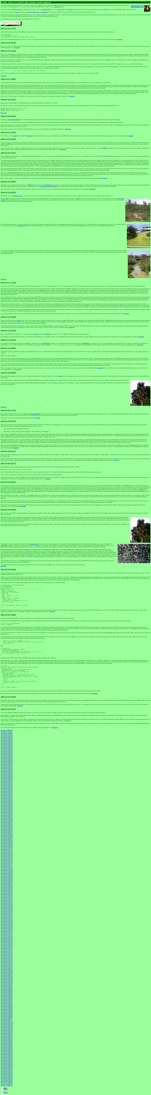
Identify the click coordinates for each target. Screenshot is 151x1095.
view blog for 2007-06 (7, 1027)
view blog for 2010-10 (7, 971)
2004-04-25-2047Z (8, 100)
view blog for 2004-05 (7, 1080)
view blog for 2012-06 (7, 942)
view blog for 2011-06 (7, 959)
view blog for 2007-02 (7, 1033)
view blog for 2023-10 (7, 753)
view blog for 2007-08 (7, 1024)
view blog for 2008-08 (7, 1007)
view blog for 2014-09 (7, 904)
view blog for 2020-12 (7, 798)
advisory (29, 136)
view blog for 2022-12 (7, 765)
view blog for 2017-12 (7, 849)
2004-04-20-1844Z (8, 139)
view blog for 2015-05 (7, 893)
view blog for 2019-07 (7, 822)
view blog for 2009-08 (7, 990)
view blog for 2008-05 (7, 1012)
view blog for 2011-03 (7, 964)
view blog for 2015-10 (7, 886)
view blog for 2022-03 (7, 778)
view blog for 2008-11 (7, 1003)
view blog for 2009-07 (7, 992)
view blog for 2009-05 (7, 995)
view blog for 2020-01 (7, 813)
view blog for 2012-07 (7, 941)
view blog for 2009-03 (7, 997)
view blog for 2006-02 (7, 1050)
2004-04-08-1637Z (8, 421)
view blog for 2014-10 (7, 903)
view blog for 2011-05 (7, 961)
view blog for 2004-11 (7, 1071)
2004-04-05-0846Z (8, 570)
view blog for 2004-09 (7, 1074)
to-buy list (69, 9)
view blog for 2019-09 (7, 819)
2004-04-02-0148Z (8, 697)
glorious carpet (34, 544)
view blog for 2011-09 (7, 955)
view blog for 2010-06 (7, 976)
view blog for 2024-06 (7, 745)
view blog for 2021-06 (7, 789)
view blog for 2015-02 (7, 897)
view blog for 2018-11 (7, 833)
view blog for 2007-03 (7, 1031)
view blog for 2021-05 (7, 791)
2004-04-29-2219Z (8, 43)
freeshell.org (86, 343)
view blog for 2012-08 (7, 939)
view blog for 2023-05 (7, 760)
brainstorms (100, 368)
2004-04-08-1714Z (8, 410)
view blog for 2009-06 (7, 993)
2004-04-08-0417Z (8, 451)
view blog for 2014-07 (7, 907)
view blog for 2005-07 (7, 1060)
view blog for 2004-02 (7, 1082)
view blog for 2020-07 (7, 805)
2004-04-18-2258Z (8, 192)
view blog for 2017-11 (7, 850)
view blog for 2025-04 (7, 737)
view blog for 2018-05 (7, 842)
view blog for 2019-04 (7, 826)
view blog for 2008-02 (7, 1016)
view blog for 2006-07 (7, 1043)
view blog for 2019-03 (7, 828)
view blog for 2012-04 (7, 945)
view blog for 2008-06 (7, 1010)
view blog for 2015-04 (7, 894)
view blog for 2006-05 (7, 1046)
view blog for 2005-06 (7, 1061)
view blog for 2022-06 (7, 774)
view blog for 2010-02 (7, 982)
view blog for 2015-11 (7, 884)
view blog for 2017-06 (7, 857)
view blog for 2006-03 (7, 1048)
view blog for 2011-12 (7, 951)
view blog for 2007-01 (7, 1034)
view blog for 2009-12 (7, 985)
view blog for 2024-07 (7, 744)
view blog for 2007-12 (7, 1019)
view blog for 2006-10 (7, 1039)
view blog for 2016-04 (7, 877)
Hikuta (104, 148)
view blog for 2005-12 (7, 1053)
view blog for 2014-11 (7, 901)
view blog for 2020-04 (7, 809)
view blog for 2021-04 (7, 792)
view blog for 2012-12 (7, 934)
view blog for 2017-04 (7, 860)
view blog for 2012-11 (7, 935)
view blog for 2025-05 (7, 736)
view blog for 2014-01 (7, 915)
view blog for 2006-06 (7, 1044)
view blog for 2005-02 (7, 1067)
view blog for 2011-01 (7, 966)
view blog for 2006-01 (7, 1051)
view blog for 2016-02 (7, 880)
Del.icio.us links (17, 9)
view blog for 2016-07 (7, 873)
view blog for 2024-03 (7, 750)
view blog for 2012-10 (7, 937)
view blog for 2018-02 (7, 846)
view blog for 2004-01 (7, 1084)
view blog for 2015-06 (7, 891)
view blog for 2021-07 (7, 788)
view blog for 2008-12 (7, 1002)
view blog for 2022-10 (7, 768)
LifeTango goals (45, 9)
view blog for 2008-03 (7, 1014)
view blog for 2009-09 (7, 989)
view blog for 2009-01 (7, 1000)
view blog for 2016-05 (7, 876)
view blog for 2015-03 (7, 896)
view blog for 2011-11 (7, 952)
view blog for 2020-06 (7, 806)
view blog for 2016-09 (7, 870)
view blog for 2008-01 (7, 1017)
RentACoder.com (18, 196)
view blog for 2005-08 (7, 1058)
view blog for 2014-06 (7, 908)
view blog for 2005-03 (7, 1065)
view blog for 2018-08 (7, 837)
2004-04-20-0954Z (8, 182)
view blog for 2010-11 (7, 969)
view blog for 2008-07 (7, 1009)
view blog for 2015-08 (7, 888)
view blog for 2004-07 (7, 1077)
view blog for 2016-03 (7, 879)
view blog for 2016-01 (7, 881)
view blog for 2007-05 (7, 1029)
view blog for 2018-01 (7, 847)
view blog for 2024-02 (7, 751)
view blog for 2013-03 (7, 930)
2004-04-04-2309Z (8, 615)
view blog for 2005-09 (7, 1057)
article (35, 334)
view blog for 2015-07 (7, 890)
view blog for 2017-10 (7, 852)
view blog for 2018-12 (7, 832)
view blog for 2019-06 (7, 823)
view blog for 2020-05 (7, 808)
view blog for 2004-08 (7, 1075)
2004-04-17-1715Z (8, 283)
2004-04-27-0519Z (8, 51)
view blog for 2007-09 (7, 1023)
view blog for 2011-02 (7, 965)
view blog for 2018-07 (7, 839)
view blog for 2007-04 (7, 1030)
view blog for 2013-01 (7, 932)
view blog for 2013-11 (7, 918)
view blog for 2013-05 (7, 927)
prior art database (35, 414)
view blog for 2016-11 (7, 867)
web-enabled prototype (13, 119)
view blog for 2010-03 (7, 980)
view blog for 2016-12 (7, 866)
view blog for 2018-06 (7, 840)
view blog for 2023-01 (7, 764)
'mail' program (46, 343)
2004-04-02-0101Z (8, 709)
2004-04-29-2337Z (8, 29)
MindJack (47, 334)
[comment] (119, 39)
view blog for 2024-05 (7, 747)
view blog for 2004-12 (7, 1070)
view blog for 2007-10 (7, 1022)
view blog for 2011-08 (7, 956)
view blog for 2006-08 (7, 1041)
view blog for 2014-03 (7, 913)
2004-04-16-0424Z (8, 317)
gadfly (60, 376)
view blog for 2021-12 (7, 782)
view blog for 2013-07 (7, 924)
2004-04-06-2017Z (8, 464)
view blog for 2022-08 (7, 771)
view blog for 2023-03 (7, 761)
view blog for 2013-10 (7, 920)
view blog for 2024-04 (7, 748)
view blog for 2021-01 (7, 796)
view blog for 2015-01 (7, 898)
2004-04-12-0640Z (8, 348)
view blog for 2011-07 (7, 958)
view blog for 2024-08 (7, 743)
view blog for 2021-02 (7, 795)
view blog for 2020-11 (7, 799)
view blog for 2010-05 (7, 978)
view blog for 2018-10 (7, 835)
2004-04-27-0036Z (8, 79)
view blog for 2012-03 (7, 947)
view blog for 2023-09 (7, 754)
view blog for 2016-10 (7, 869)
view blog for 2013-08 (7, 922)
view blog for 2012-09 (7, 938)
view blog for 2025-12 (7, 734)
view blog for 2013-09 (7, 921)
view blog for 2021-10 (7, 785)
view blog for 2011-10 (7, 954)
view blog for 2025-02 (7, 740)
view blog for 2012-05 (7, 944)
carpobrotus (4, 545)
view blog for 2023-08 (7, 755)
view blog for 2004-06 (7, 1078)
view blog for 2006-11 (7, 1037)
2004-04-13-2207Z (8, 331)
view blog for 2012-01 (7, 949)
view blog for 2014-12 (7, 900)
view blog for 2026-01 (7, 733)
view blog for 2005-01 (7, 1068)
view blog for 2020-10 (7, 801)
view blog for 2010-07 (7, 975)
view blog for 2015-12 (7, 883)
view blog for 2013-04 (7, 928)
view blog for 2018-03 (7, 845)
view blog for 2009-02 (7, 999)
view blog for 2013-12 (7, 917)
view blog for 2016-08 (7, 871)
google (17, 12)
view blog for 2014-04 (7, 911)
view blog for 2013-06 (7, 925)
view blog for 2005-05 (7, 1063)
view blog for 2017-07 (7, 856)
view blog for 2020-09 (7, 802)
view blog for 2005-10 (7, 1056)
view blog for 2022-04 (7, 777)
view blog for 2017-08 (7, 854)
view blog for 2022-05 (7, 775)
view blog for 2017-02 (7, 863)
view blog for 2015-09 (7, 887)
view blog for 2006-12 (7, 1036)
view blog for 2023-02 (7, 762)
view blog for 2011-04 (7, 962)
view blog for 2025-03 (7, 738)
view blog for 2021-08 (7, 787)
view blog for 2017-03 (7, 862)
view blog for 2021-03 (7, 794)
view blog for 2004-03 (7, 1081)
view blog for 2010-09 (7, 972)
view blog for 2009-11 (7, 986)
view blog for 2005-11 (7, 1054)
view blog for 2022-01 (7, 781)
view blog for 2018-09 (7, 836)
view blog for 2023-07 (7, 757)
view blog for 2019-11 (7, 816)
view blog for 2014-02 (7, 914)
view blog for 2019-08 (7, 821)
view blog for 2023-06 (7, 758)
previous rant (21, 225)
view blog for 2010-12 (7, 968)
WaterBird (48, 185)
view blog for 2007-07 (7, 1026)
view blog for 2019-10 (7, 818)
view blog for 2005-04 (7, 1064)
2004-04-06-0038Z (8, 510)
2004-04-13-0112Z (8, 340)
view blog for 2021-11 (7, 784)
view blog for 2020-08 (7, 804)
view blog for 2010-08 (7, 973)
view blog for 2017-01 (7, 864)
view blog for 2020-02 (7, 812)
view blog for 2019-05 (7, 825)
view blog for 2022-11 (7, 767)
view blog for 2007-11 (7, 1020)
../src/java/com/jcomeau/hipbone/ (49, 186)
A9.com (19, 320)
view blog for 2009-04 (7, 996)
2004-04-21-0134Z (8, 132)
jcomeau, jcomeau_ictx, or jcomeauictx (37, 12)
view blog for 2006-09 (7, 1040)
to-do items (61, 9)
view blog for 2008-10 (7, 1005)
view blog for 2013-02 (7, 931)
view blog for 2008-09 (7, 1006)
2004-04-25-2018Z (8, 116)
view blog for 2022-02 (7, 779)
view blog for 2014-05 (7, 910)
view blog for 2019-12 (7, 815)
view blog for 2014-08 (7, 905)
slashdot (56, 6)
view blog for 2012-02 (7, 948)
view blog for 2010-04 (7, 979)
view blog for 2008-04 (7, 1013)
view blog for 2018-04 (7, 843)
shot (81, 225)
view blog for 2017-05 (7, 859)
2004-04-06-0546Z (8, 482)
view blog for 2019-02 (7, 829)
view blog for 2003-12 (7, 1085)
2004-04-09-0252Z (8, 373)
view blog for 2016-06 (7, 874)
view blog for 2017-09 (7, 853)
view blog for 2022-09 (7, 770)
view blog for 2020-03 (7, 811)
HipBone (30, 185)
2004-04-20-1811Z (8, 153)
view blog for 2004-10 (7, 1073)
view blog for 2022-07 (7, 772)
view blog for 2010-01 (7, 983)
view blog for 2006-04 (7, 1047)
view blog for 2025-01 (7, 741)
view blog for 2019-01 (7, 830)
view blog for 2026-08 (7, 730)
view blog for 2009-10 (7, 988)
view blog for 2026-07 (7, 731)
